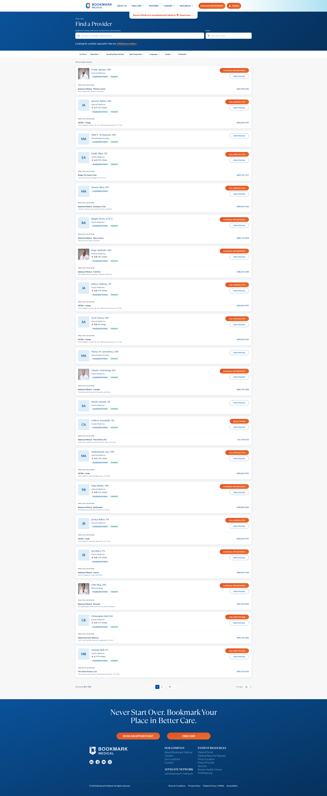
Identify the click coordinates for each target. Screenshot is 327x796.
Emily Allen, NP (99, 153)
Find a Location (206, 759)
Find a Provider (206, 762)
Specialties (94, 54)
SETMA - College (84, 123)
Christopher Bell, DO (102, 616)
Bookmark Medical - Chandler (89, 389)
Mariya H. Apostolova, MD (105, 351)
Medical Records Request (212, 755)
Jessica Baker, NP (100, 519)
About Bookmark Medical (178, 752)
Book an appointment (212, 6)
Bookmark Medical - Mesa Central (90, 238)
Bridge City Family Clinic (87, 175)
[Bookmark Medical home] (99, 6)
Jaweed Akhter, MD (101, 100)
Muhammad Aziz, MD (102, 451)
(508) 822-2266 (243, 507)
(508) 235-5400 (243, 272)
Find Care (137, 6)
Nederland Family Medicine (88, 638)
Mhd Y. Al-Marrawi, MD (103, 134)
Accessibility (232, 785)
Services (202, 766)
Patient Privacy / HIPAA (213, 785)
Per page (239, 687)
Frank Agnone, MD (101, 69)
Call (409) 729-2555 (237, 651)
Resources (185, 6)
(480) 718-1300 (243, 389)
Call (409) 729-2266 (237, 617)
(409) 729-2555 (243, 672)
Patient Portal (205, 752)
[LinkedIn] (91, 762)
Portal (235, 6)
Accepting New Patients (115, 54)
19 (170, 687)
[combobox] (139, 36)
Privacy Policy (194, 785)
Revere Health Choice (210, 769)
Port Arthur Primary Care (87, 672)
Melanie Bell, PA (99, 649)
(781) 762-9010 (243, 604)
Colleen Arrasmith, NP (102, 420)
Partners (154, 6)
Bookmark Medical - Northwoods (90, 507)
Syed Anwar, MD (100, 317)
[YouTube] (104, 762)
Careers (168, 6)
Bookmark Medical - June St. (88, 573)
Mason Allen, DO (100, 187)
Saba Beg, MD (98, 584)
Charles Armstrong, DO (103, 370)
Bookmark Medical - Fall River (89, 272)
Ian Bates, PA (98, 550)
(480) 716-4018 (243, 238)
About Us (122, 6)
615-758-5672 (243, 440)
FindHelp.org (205, 773)
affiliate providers (126, 43)
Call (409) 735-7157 (237, 154)
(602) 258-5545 (243, 89)
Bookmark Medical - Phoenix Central (91, 89)
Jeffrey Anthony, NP (101, 283)
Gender (168, 54)
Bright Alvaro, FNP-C (102, 218)
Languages (153, 54)
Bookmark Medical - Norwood (89, 604)
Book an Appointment (138, 736)
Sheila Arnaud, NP (100, 401)
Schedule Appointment (234, 70)
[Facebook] (98, 762)
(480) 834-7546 (243, 207)
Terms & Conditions (177, 785)
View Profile (239, 76)
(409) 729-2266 (243, 638)
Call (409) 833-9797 (237, 102)
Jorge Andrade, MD (101, 250)
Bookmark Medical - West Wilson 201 (92, 440)
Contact (169, 762)
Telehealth (182, 54)
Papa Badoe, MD (100, 485)
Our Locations (172, 759)
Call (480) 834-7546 (237, 188)
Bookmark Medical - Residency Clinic (92, 207)
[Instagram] (110, 762)
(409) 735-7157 (243, 175)
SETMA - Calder (84, 473)
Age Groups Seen (135, 54)
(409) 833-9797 (243, 123)
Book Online (239, 421)
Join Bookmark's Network (179, 773)
